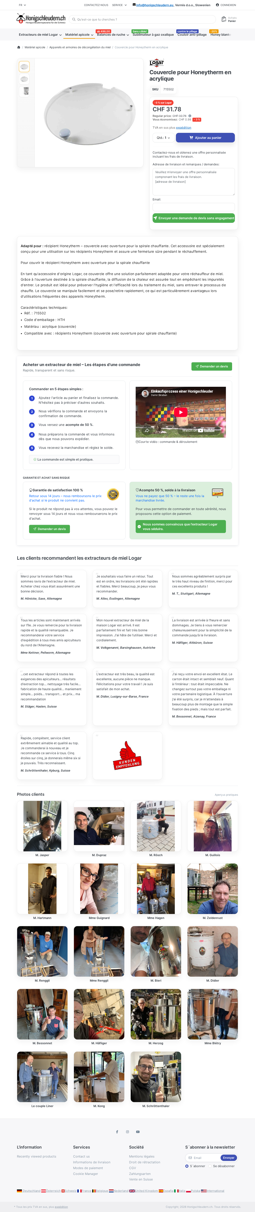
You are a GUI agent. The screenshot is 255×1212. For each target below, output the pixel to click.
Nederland (121, 1191)
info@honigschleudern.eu (154, 5)
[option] (24, 66)
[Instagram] (127, 1131)
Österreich (53, 1191)
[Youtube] (137, 1131)
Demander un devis (214, 366)
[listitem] (89, 113)
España (168, 1191)
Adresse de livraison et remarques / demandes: (186, 164)
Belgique (102, 1191)
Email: (157, 199)
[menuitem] (40, 34)
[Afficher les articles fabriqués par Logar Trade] (156, 62)
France (86, 1191)
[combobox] (22, 5)
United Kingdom (146, 1191)
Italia (182, 1191)
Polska (195, 1191)
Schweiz (70, 1191)
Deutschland (31, 1191)
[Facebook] (117, 1131)
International (215, 1191)
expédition (183, 127)
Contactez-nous (96, 5)
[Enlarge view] (89, 113)
